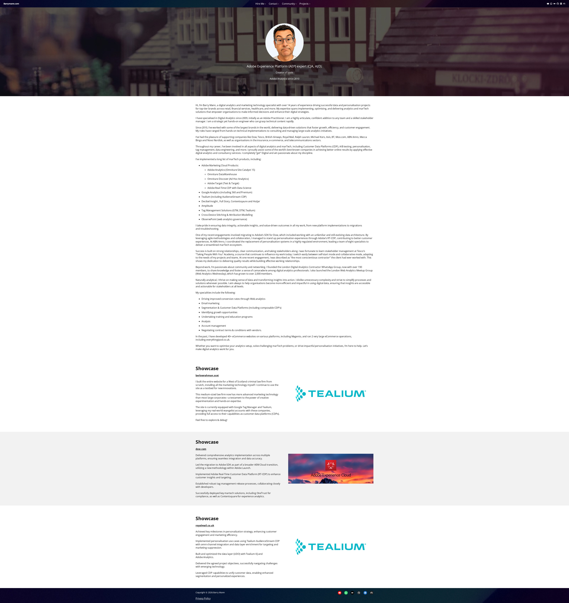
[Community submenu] (296, 3)
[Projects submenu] (309, 3)
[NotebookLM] (564, 4)
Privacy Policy (203, 598)
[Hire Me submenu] (265, 3)
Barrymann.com (11, 3)
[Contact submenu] (278, 3)
